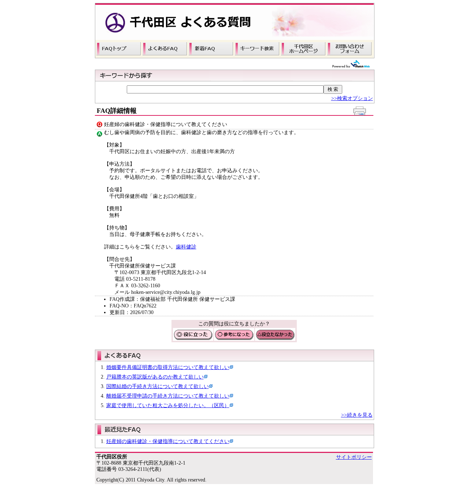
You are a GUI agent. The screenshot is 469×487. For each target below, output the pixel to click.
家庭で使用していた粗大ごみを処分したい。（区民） (167, 405)
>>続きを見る (357, 415)
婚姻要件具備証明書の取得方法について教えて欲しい (167, 367)
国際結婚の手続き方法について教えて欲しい (157, 386)
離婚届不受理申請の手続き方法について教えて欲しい (167, 396)
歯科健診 (186, 247)
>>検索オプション (352, 98)
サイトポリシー (354, 457)
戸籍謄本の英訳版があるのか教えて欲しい (155, 377)
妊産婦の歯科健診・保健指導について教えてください (167, 441)
